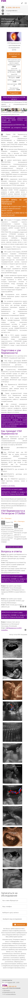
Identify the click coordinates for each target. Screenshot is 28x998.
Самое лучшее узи (7, 416)
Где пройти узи (11, 599)
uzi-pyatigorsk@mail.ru (11, 10)
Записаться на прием (14, 55)
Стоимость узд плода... (8, 486)
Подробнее (14, 93)
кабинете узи (5, 607)
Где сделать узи (11, 554)
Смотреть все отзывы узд (14, 547)
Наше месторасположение (11, 988)
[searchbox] (14, 919)
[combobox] (14, 919)
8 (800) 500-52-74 (20, 213)
